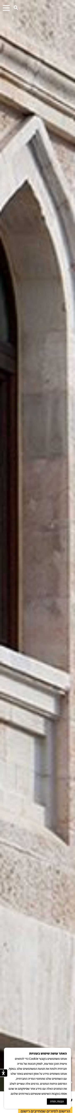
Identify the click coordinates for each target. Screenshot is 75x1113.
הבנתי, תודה (57, 1101)
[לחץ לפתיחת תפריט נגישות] (4, 1073)
